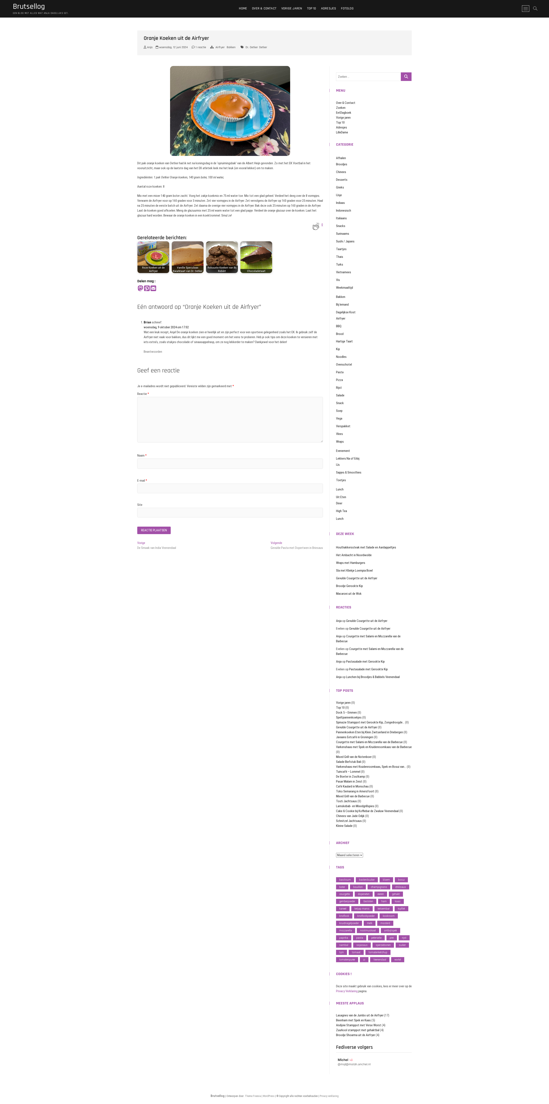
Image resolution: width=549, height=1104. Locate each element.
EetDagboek (343, 113)
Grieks (340, 187)
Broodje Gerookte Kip (349, 586)
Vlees (339, 434)
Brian (147, 322)
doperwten (364, 894)
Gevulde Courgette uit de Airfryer (356, 578)
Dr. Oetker (252, 47)
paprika (343, 937)
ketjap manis (362, 908)
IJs (338, 465)
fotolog (347, 8)
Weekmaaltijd (344, 288)
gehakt (396, 894)
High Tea (341, 511)
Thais (339, 257)
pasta (359, 937)
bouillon (358, 887)
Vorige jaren (291, 8)
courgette (344, 894)
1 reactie (200, 47)
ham (384, 901)
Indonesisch (343, 210)
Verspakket (343, 426)
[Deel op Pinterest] (147, 288)
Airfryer (220, 47)
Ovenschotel (344, 364)
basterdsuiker (367, 879)
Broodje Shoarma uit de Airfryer (355, 1035)
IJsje (339, 195)
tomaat (356, 952)
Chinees (341, 172)
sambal (343, 945)
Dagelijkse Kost (346, 312)
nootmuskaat (368, 930)
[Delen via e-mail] (153, 288)
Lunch (340, 489)
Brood (340, 334)
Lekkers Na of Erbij (347, 458)
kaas (398, 901)
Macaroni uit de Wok (349, 594)
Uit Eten (341, 497)
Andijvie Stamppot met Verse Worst (358, 1025)
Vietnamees (343, 272)
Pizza (339, 380)
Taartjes (341, 249)
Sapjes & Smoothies (348, 472)
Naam (142, 455)
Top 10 (311, 8)
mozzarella (345, 930)
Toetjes (341, 480)
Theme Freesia (253, 1096)
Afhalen (341, 158)
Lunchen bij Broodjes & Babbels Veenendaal (373, 677)
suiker (402, 945)
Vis (338, 280)
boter (342, 887)
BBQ (338, 326)
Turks (339, 264)
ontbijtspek (390, 930)
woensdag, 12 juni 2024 (173, 47)
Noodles (341, 357)
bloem (386, 879)
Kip (338, 349)
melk (369, 923)
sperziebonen (383, 945)
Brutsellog (29, 6)
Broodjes (341, 164)
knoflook (344, 915)
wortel (397, 959)
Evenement (343, 451)
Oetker (263, 47)
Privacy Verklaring (347, 991)
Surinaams (342, 234)
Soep (339, 411)
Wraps (340, 442)
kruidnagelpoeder (349, 923)
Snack (340, 403)
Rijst (339, 388)
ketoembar (384, 908)
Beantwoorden (153, 352)
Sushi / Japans (345, 241)
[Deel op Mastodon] (140, 288)
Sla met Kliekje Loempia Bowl (354, 570)
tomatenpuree (347, 959)
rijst (404, 937)
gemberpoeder (347, 901)
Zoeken (340, 108)
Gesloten (368, 901)
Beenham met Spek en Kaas (353, 1020)
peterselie (376, 937)
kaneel (342, 908)
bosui (401, 879)
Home (243, 8)
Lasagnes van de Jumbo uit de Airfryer (359, 1015)
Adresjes (328, 8)
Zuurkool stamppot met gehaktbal (357, 1030)
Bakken (231, 47)
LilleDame (342, 132)
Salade (340, 395)
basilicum (345, 879)
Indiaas (340, 203)
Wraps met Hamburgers (350, 563)
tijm (341, 952)
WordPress (268, 1096)
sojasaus (362, 945)
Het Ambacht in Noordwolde (354, 555)
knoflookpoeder (366, 915)
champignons (379, 887)
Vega (339, 418)
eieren (381, 894)
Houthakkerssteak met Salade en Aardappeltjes (366, 547)
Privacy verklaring (329, 1096)
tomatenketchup (378, 952)
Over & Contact (264, 8)
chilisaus (400, 887)
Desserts (341, 180)
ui (364, 959)
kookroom (389, 915)
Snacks (340, 226)
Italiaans (341, 218)
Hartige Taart (344, 341)
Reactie (143, 394)
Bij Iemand (342, 304)
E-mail (142, 481)
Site (139, 505)
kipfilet (401, 908)
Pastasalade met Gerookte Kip (365, 661)
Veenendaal (379, 959)
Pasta (340, 372)
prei (392, 937)
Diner (339, 503)
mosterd (385, 923)
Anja (149, 47)
